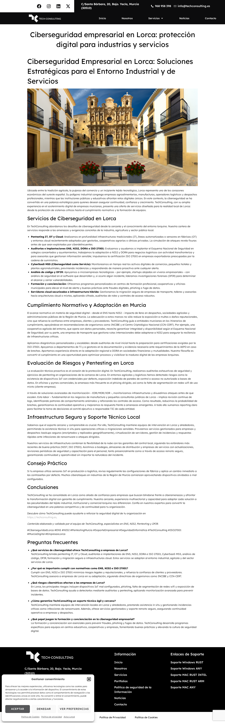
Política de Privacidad (112, 717)
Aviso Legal (69, 716)
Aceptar (17, 709)
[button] (89, 679)
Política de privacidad (51, 716)
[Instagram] (48, 6)
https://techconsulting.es (41, 517)
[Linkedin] (58, 6)
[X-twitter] (68, 6)
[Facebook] (39, 6)
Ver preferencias (74, 709)
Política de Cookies (30, 716)
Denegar (44, 709)
